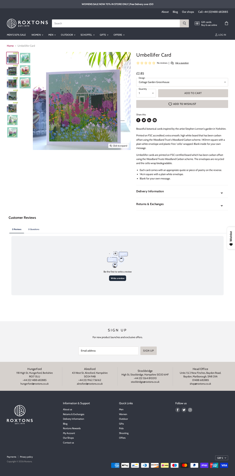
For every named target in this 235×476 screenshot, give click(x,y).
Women (36, 34)
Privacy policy (26, 456)
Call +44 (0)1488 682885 (213, 11)
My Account (69, 433)
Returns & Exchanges (73, 414)
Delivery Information (73, 418)
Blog (175, 11)
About (165, 11)
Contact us (68, 442)
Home (10, 45)
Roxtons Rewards (72, 428)
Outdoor (67, 34)
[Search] (184, 23)
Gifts (103, 34)
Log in (222, 34)
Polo (121, 428)
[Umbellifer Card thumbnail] (12, 58)
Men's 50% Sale (16, 34)
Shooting (124, 433)
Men (51, 34)
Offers (118, 34)
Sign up (148, 350)
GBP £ (220, 457)
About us (67, 409)
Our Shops (68, 437)
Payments (11, 456)
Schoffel (87, 34)
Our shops (188, 11)
